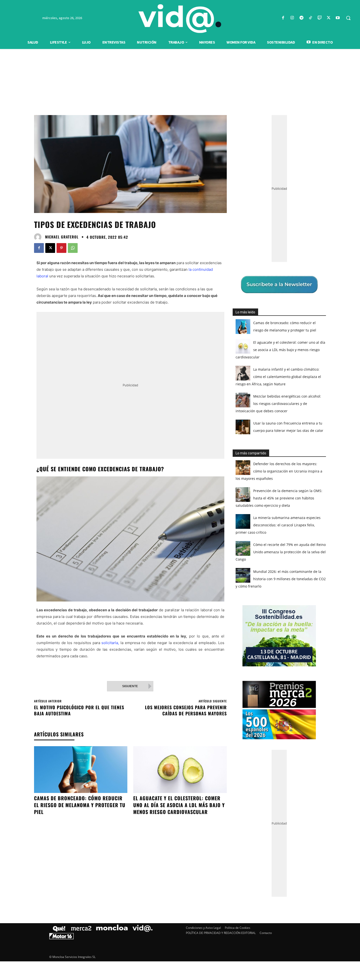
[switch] (240, 482)
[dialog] (180, 483)
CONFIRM (146, 554)
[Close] (264, 405)
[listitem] (180, 471)
